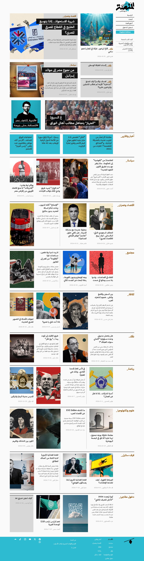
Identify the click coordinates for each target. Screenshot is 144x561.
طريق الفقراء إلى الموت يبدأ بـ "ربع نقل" (47, 335)
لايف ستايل (97, 554)
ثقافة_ (130, 294)
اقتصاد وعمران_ (125, 205)
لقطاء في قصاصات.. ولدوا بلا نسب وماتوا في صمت (103, 253)
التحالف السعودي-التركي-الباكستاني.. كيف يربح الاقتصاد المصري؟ (101, 205)
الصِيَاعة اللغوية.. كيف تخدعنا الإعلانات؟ (101, 454)
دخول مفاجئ (109, 558)
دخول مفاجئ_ (126, 497)
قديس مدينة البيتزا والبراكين (25, 368)
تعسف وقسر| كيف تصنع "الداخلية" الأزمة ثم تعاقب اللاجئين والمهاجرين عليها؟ (98, 81)
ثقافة (99, 547)
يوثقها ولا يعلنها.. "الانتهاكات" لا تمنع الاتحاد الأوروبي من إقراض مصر (23, 161)
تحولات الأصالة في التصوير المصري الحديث (24, 295)
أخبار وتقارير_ (127, 136)
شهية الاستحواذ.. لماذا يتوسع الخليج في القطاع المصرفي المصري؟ (60, 14)
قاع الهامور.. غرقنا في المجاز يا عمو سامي (101, 14)
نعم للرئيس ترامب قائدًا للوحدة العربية (48, 496)
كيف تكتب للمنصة (127, 39)
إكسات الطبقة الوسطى (106, 63)
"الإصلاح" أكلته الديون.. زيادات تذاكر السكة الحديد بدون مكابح (40, 204)
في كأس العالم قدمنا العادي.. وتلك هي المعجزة (72, 368)
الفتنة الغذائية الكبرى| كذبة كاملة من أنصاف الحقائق (43, 454)
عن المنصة (73, 540)
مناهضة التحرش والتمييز (127, 50)
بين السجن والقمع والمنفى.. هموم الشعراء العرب (99, 294)
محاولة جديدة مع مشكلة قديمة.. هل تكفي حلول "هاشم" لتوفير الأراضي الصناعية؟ (75, 206)
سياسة (111, 543)
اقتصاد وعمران (96, 543)
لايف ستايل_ (127, 455)
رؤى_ (131, 336)
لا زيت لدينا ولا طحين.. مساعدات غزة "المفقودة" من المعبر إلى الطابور (38, 252)
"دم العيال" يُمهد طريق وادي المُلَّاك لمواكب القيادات (50, 161)
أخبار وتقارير (98, 539)
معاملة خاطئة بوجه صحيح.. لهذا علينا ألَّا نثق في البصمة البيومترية (101, 411)
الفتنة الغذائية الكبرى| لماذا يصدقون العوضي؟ (76, 455)
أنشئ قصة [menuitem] (129, 23)
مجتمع (111, 547)
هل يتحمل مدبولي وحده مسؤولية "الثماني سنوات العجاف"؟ (95, 335)
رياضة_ (130, 369)
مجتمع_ (129, 253)
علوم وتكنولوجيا (108, 554)
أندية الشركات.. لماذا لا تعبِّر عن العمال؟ (102, 368)
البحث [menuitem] (131, 19)
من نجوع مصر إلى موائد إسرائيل (68, 63)
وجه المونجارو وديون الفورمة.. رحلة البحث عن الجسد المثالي (76, 253)
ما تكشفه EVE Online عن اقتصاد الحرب (72, 410)
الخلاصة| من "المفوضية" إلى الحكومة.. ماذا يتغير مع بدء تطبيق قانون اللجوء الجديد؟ (88, 160)
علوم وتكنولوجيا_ (125, 410)
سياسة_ (130, 160)
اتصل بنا (73, 547)
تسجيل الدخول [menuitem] (128, 27)
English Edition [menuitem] (125, 32)
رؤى (112, 551)
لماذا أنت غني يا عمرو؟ (54, 294)
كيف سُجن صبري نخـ (27, 496)
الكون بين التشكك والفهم (25, 410)
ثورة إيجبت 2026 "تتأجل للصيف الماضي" (101, 496)
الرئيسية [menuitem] (130, 15)
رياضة (99, 551)
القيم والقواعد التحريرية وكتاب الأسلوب (126, 44)
